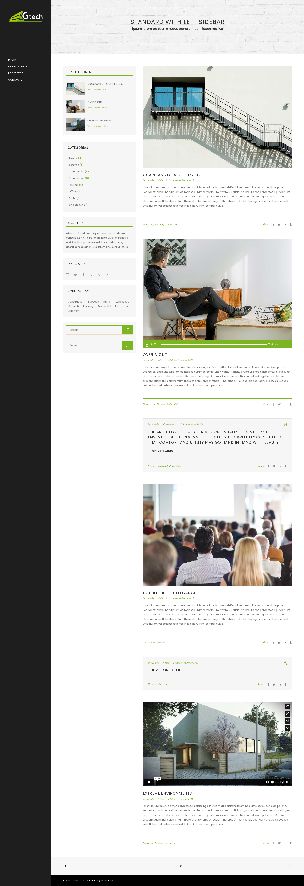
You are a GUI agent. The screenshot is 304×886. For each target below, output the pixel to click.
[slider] (285, 345)
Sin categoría (77, 205)
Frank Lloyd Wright (100, 120)
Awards (73, 158)
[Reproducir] (147, 345)
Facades (93, 301)
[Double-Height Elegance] (217, 534)
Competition (76, 178)
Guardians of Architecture (105, 84)
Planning (88, 306)
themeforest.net (165, 670)
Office (73, 191)
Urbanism (74, 311)
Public (72, 198)
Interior (107, 301)
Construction (76, 301)
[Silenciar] (276, 344)
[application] (217, 344)
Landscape (122, 301)
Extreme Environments (167, 793)
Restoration (122, 306)
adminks (150, 180)
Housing (73, 185)
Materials (73, 306)
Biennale (74, 164)
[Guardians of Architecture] (217, 116)
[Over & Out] (217, 289)
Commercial (76, 171)
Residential (104, 306)
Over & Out (94, 102)
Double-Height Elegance (169, 592)
